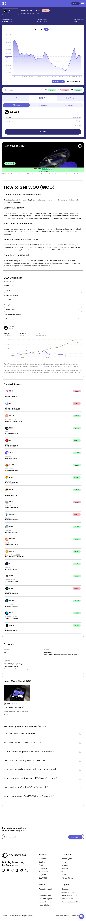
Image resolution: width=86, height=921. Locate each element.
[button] (43, 734)
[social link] (3, 870)
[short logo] (4, 3)
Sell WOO (43, 132)
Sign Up (75, 3)
